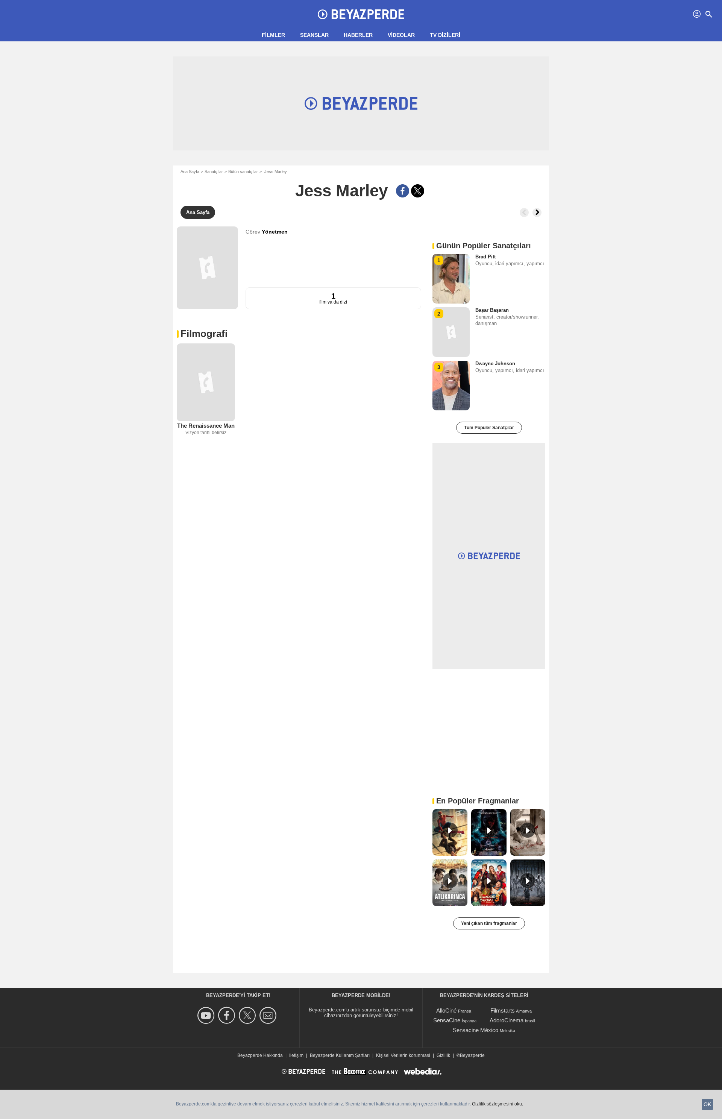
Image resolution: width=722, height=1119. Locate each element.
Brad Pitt (485, 257)
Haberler (358, 35)
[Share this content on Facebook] (402, 190)
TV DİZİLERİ (445, 35)
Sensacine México (475, 1030)
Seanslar (314, 35)
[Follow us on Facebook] (227, 1015)
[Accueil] (361, 14)
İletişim (296, 1055)
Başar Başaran (492, 310)
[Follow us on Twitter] (248, 1015)
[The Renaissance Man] (206, 382)
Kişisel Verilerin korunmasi (403, 1055)
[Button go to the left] (524, 212)
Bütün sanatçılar (243, 171)
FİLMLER (273, 35)
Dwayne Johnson (495, 363)
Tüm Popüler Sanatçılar (489, 427)
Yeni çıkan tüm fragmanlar (489, 923)
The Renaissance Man (206, 425)
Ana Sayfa (189, 171)
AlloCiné (446, 1010)
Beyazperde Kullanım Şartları (340, 1055)
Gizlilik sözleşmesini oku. (497, 1104)
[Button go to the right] (537, 212)
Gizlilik (443, 1055)
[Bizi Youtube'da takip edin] (207, 1015)
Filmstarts (502, 1010)
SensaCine (446, 1020)
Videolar (401, 35)
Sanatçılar (214, 171)
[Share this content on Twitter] (417, 190)
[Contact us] (269, 1015)
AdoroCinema (506, 1020)
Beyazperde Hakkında (260, 1055)
